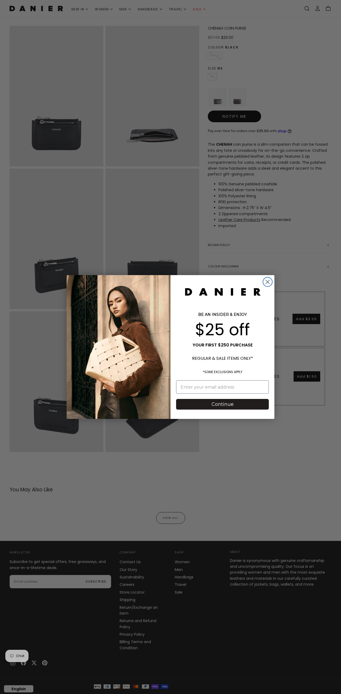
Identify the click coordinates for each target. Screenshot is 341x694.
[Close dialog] (267, 282)
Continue (223, 404)
